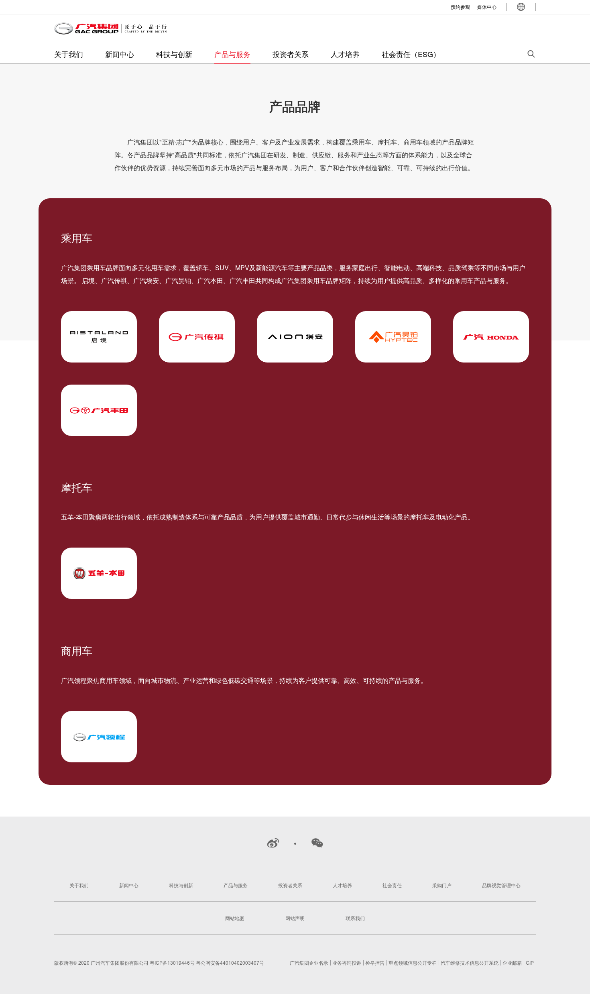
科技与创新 (174, 54)
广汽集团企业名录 (309, 962)
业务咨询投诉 (346, 962)
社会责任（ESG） (411, 54)
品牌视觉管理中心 (501, 885)
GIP (530, 962)
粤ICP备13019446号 (173, 962)
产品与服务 (232, 54)
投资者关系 (291, 54)
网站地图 (234, 918)
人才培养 (345, 54)
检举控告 (375, 962)
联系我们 (355, 918)
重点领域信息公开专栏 (413, 962)
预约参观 (460, 6)
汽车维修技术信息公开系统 (469, 962)
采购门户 (442, 885)
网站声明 (295, 918)
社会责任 (392, 885)
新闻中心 (119, 54)
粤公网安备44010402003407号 (230, 962)
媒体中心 (486, 6)
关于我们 (68, 54)
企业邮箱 (512, 962)
